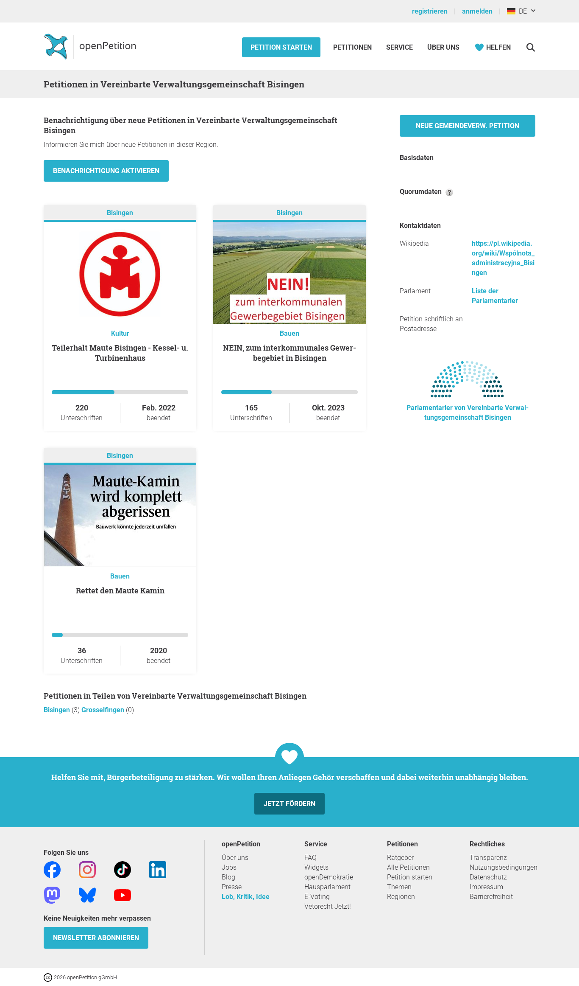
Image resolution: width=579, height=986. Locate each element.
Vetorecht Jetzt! (327, 906)
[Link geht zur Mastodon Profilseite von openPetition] (52, 894)
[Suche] (530, 47)
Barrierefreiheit (491, 897)
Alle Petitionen (408, 867)
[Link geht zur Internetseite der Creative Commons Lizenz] (49, 977)
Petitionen (353, 47)
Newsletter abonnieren (96, 938)
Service (399, 47)
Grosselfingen (103, 710)
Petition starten (281, 47)
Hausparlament (327, 887)
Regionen (401, 897)
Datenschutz (488, 877)
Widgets (316, 867)
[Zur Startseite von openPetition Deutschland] (91, 46)
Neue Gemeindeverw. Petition (467, 126)
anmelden (477, 11)
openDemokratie (328, 877)
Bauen (289, 333)
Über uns (235, 858)
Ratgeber (400, 858)
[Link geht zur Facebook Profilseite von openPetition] (52, 869)
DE (521, 11)
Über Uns (443, 47)
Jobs (229, 867)
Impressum (486, 887)
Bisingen (120, 213)
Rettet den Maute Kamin (120, 590)
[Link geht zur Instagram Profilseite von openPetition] (87, 869)
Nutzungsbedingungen (503, 867)
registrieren (430, 11)
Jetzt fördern (289, 804)
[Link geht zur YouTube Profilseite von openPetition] (122, 894)
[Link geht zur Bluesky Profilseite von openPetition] (87, 894)
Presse (232, 887)
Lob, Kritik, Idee (246, 897)
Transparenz (488, 858)
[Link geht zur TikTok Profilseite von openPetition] (122, 869)
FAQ (310, 858)
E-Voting (317, 897)
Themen (399, 887)
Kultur (120, 333)
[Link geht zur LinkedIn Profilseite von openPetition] (157, 869)
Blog (228, 877)
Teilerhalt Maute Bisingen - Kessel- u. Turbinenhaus (120, 353)
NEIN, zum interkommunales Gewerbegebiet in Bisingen (289, 353)
